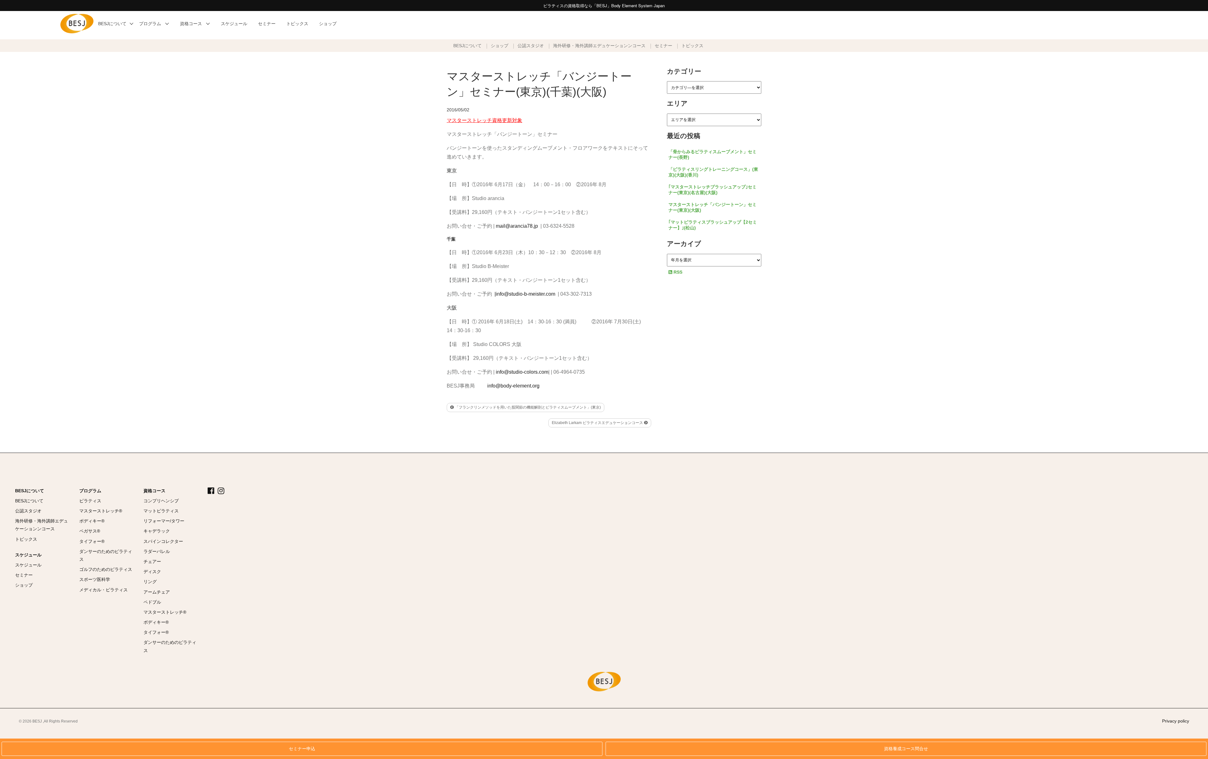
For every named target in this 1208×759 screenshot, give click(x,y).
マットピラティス (161, 510)
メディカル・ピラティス (103, 589)
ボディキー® (91, 520)
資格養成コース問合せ (906, 748)
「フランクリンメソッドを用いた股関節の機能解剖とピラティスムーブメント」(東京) (527, 407)
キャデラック (156, 530)
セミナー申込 (302, 748)
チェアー (152, 561)
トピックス (692, 45)
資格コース (154, 490)
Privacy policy (1175, 720)
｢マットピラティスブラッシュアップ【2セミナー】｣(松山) (712, 225)
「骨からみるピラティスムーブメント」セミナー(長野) (712, 154)
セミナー (663, 45)
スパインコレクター (163, 541)
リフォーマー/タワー (163, 520)
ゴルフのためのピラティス (105, 569)
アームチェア (156, 591)
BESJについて (467, 45)
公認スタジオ (530, 45)
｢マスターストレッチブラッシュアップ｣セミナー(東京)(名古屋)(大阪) (712, 189)
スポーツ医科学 (94, 579)
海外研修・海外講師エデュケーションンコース (599, 45)
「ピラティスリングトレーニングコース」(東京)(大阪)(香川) (713, 172)
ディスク (152, 571)
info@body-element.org (513, 385)
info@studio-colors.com (522, 372)
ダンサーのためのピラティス (105, 555)
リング (150, 581)
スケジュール (28, 554)
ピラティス (90, 500)
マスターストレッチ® (100, 510)
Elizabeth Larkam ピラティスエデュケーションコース (598, 423)
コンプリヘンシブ (161, 500)
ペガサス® (89, 530)
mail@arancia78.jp (517, 226)
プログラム (90, 490)
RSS (677, 272)
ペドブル (152, 602)
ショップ (499, 45)
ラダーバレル (156, 551)
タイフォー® (91, 541)
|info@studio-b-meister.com (525, 294)
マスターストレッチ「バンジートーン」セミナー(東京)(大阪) (712, 207)
